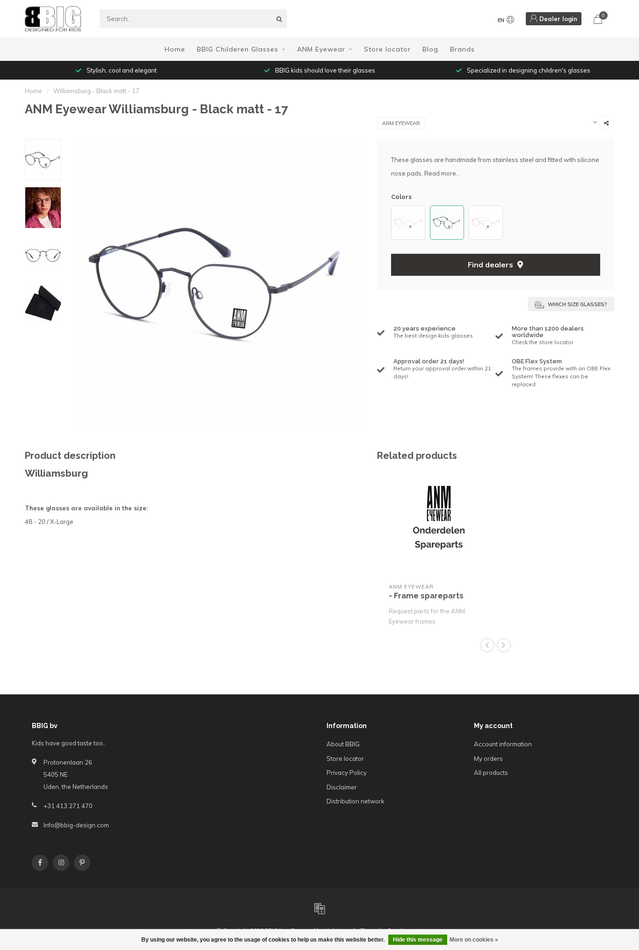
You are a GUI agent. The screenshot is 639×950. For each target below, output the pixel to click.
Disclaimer (342, 787)
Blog (430, 49)
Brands (462, 49)
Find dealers (491, 264)
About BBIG (343, 744)
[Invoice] (319, 908)
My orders (488, 758)
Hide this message (418, 939)
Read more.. (441, 173)
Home (175, 49)
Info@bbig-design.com (76, 825)
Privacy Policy (347, 772)
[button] (395, 223)
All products (491, 772)
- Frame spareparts (426, 595)
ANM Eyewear (321, 49)
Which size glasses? (576, 304)
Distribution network (356, 801)
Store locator (387, 49)
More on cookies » (474, 939)
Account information (503, 744)
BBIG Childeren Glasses (237, 49)
